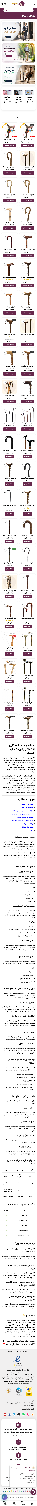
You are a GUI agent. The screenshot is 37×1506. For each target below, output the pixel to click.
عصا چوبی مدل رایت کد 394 (28, 536)
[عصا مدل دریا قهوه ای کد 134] (9, 268)
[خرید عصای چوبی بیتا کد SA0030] (27, 158)
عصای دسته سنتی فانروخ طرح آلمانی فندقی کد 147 (9, 250)
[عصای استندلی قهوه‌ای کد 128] (27, 241)
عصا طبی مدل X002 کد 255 (9, 140)
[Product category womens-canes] (7, 97)
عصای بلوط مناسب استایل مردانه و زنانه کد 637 (27, 564)
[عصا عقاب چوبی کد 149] (9, 357)
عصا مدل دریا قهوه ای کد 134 (9, 278)
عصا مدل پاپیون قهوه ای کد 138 (27, 278)
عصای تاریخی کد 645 (9, 703)
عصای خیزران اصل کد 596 (9, 506)
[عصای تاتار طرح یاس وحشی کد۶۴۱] (27, 666)
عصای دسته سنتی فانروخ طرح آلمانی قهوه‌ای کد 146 (27, 619)
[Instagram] (18, 1414)
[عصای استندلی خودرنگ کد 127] (9, 213)
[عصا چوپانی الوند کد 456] (27, 213)
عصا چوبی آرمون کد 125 (9, 451)
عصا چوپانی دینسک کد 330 (10, 195)
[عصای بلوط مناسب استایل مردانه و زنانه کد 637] (27, 554)
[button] (35, 99)
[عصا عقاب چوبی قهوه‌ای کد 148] (27, 387)
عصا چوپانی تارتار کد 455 (9, 167)
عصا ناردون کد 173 (9, 676)
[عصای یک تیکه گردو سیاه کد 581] (9, 527)
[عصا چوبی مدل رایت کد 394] (27, 527)
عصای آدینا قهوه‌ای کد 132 (9, 478)
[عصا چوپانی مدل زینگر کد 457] (27, 186)
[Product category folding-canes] (29, 97)
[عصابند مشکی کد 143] (27, 130)
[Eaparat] (28, 1414)
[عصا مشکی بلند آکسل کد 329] (27, 469)
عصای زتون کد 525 (27, 648)
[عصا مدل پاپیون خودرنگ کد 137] (27, 298)
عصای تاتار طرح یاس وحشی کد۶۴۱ (27, 676)
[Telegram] (14, 1414)
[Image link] (18, 32)
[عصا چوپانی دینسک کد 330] (9, 186)
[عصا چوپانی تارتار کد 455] (9, 158)
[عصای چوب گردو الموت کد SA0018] (9, 582)
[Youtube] (5, 1414)
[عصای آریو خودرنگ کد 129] (9, 298)
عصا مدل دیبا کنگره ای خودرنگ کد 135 (27, 367)
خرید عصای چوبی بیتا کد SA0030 (27, 168)
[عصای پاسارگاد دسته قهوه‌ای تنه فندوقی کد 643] (9, 722)
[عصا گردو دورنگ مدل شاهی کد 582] (9, 554)
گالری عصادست (27, 1344)
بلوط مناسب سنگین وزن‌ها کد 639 (9, 424)
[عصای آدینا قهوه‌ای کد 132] (9, 469)
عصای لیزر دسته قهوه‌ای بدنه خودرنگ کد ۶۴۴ (27, 731)
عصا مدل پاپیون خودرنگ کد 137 (27, 308)
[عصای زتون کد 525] (27, 639)
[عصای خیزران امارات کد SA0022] (9, 387)
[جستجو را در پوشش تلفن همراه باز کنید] (18, 10)
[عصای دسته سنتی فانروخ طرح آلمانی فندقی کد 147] (9, 241)
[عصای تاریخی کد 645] (9, 694)
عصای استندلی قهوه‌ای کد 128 (27, 250)
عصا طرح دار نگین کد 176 (9, 648)
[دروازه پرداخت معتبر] (29, 1391)
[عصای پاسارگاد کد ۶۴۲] (27, 694)
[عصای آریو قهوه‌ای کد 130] (9, 609)
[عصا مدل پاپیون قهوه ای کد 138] (27, 268)
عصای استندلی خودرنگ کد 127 (9, 223)
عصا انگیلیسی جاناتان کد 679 (27, 451)
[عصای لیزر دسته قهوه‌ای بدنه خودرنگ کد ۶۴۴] (27, 722)
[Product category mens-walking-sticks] (18, 97)
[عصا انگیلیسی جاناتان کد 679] (27, 442)
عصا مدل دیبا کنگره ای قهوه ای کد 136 (9, 335)
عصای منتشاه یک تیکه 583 (27, 591)
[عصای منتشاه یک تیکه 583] (27, 582)
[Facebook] (9, 1414)
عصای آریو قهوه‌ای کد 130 (9, 618)
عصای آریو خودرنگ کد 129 (9, 307)
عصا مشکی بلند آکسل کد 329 (27, 479)
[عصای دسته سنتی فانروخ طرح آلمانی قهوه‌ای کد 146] (27, 609)
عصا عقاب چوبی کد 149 (9, 366)
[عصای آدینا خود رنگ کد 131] (27, 497)
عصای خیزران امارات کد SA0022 (9, 396)
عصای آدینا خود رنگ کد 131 (27, 506)
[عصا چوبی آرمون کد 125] (9, 442)
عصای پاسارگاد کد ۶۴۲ (27, 703)
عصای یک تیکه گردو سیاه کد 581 (9, 536)
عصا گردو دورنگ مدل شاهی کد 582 (9, 564)
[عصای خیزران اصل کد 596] (9, 497)
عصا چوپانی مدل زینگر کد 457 (27, 195)
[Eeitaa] (32, 1414)
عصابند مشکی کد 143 (28, 139)
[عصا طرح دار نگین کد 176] (9, 639)
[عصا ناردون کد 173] (9, 666)
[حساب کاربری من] (9, 4)
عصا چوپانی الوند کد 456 (27, 222)
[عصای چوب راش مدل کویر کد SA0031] (27, 326)
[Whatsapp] (23, 1414)
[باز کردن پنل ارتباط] (4, 1497)
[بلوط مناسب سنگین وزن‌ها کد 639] (9, 414)
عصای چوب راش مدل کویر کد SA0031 (27, 335)
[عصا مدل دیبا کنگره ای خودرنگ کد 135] (27, 357)
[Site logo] (18, 4)
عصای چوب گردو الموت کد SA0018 (9, 591)
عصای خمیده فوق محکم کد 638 (27, 424)
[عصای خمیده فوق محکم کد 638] (27, 414)
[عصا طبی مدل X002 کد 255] (9, 130)
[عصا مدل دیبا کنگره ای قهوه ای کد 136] (9, 326)
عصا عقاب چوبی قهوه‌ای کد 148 (27, 396)
